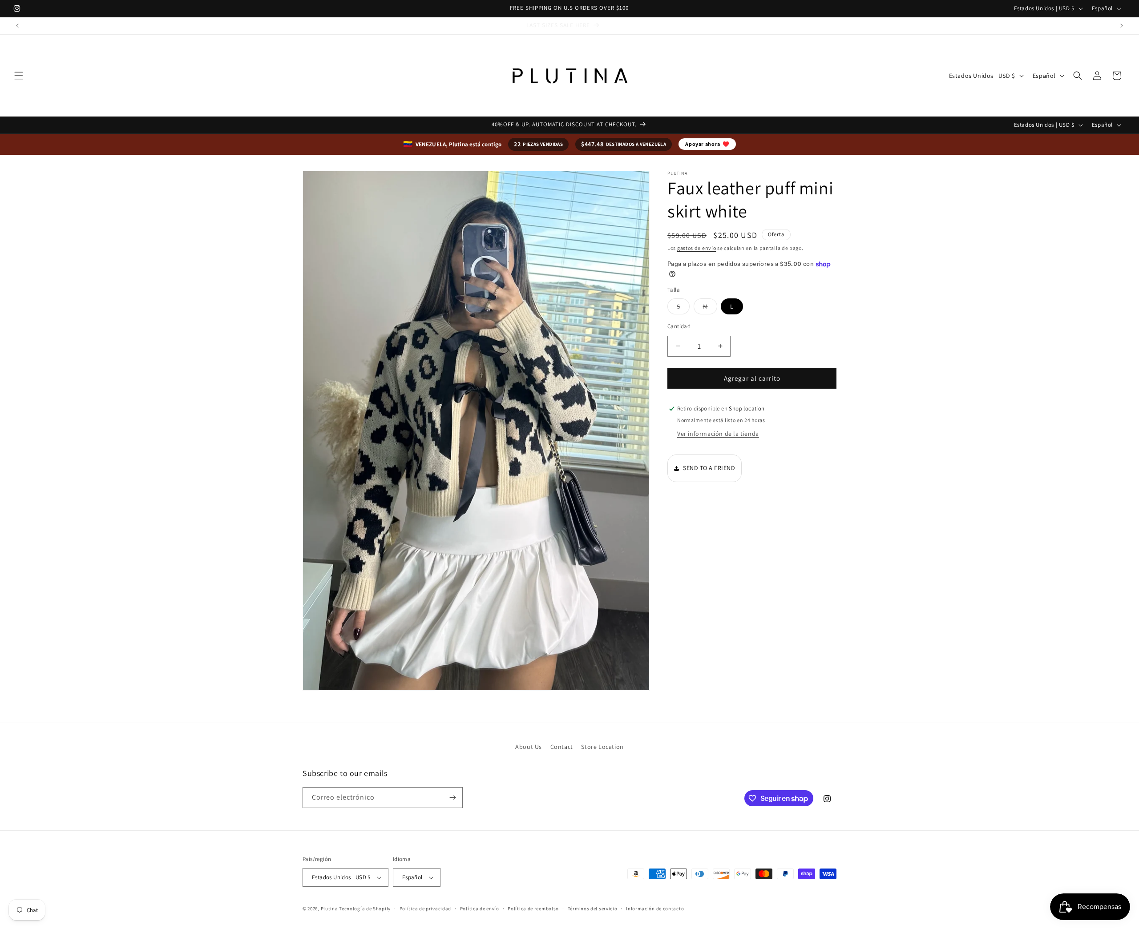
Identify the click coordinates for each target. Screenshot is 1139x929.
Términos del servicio (593, 908)
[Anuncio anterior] (17, 25)
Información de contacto (655, 908)
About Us (528, 747)
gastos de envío (696, 248)
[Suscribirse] (452, 797)
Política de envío (479, 908)
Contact (561, 747)
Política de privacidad (425, 908)
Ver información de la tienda (718, 434)
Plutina (329, 908)
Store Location (602, 747)
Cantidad (679, 326)
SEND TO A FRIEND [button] (709, 468)
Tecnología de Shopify (365, 908)
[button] (18, 75)
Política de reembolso (533, 908)
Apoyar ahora (707, 144)
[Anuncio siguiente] (1121, 25)
